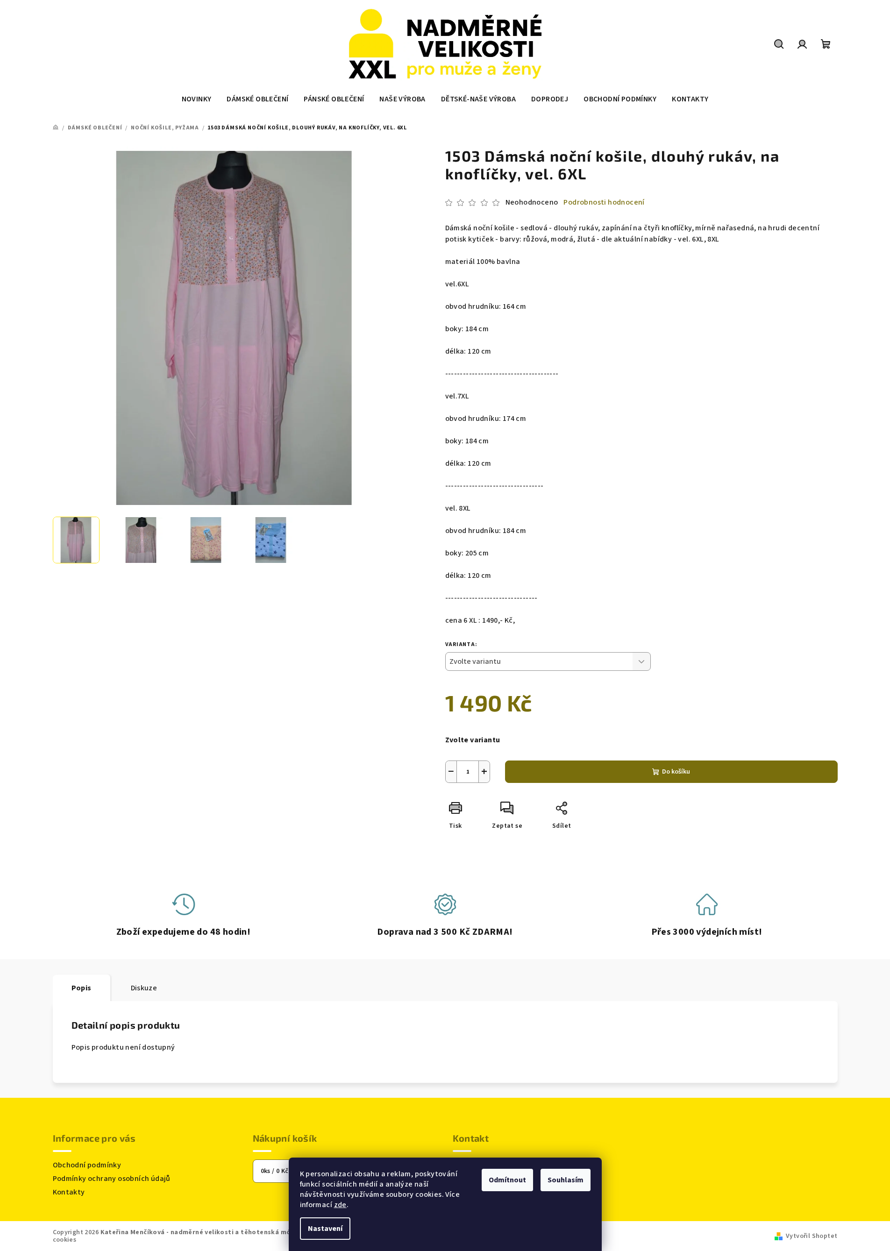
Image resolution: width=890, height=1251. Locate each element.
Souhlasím (566, 1180)
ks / (275, 1171)
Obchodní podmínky (87, 1165)
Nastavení (325, 1228)
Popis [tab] (81, 988)
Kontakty (69, 1192)
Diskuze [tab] (144, 988)
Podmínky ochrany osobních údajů (112, 1178)
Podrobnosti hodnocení (603, 202)
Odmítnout (507, 1180)
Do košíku (676, 771)
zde (340, 1205)
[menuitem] (196, 99)
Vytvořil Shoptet (811, 1236)
